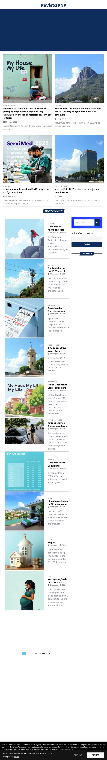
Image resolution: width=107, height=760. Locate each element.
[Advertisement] (53, 31)
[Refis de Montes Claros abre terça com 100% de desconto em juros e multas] (24, 431)
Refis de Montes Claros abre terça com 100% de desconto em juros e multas (58, 424)
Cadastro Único (9, 105)
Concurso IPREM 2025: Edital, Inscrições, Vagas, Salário (57, 464)
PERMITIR (95, 755)
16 (36, 653)
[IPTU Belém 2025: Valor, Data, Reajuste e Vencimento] (24, 357)
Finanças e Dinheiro (55, 420)
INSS (49, 576)
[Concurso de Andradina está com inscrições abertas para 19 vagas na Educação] (24, 238)
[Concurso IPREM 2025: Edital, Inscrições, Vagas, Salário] (24, 471)
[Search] (97, 222)
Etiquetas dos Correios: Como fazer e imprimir (56, 310)
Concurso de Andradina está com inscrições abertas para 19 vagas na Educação (56, 228)
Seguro (51, 542)
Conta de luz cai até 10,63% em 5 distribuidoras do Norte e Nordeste (57, 270)
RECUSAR (78, 755)
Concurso (58, 105)
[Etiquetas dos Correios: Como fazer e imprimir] (24, 318)
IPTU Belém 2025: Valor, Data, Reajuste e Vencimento (57, 349)
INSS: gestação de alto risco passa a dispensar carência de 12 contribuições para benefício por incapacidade (58, 581)
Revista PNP (53, 5)
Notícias (51, 265)
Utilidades (51, 305)
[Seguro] (24, 550)
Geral (50, 498)
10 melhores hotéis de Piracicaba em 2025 (58, 503)
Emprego (6, 186)
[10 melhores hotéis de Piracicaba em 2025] (24, 511)
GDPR (16, 757)
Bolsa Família (53, 382)
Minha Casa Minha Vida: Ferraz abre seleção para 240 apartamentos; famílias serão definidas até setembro (57, 386)
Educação (51, 224)
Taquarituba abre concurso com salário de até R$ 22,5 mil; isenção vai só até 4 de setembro (78, 111)
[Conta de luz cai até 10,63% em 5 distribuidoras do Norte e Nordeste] (24, 278)
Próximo (43, 653)
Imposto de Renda (61, 186)
